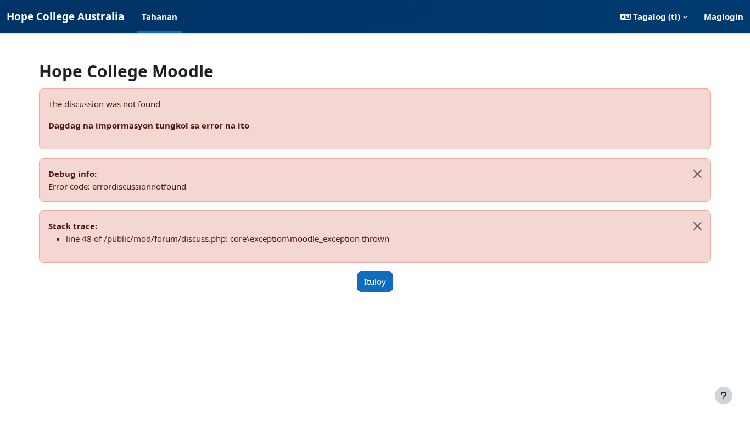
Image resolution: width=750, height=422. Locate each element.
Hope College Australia (65, 16)
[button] (654, 16)
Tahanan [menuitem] (159, 16)
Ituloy (375, 281)
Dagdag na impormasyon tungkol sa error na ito (148, 125)
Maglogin (723, 16)
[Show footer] (723, 395)
